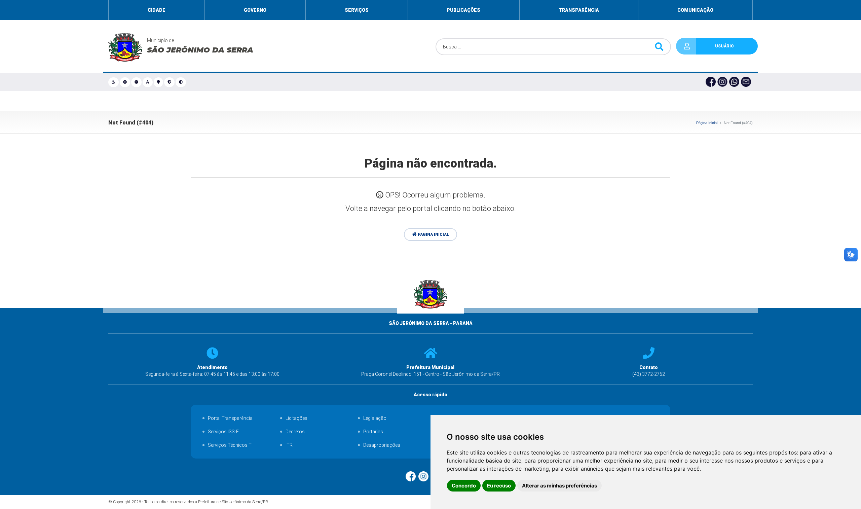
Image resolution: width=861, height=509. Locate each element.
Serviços (357, 10)
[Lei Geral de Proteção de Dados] (170, 82)
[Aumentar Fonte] (125, 82)
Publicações (463, 10)
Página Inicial (706, 123)
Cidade (156, 10)
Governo (255, 10)
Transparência (579, 10)
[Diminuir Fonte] (137, 82)
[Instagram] (723, 82)
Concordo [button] (464, 485)
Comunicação (695, 10)
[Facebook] (711, 82)
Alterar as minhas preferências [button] (559, 485)
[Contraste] (181, 82)
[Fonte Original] (148, 82)
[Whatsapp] (735, 82)
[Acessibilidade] (114, 82)
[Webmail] (747, 82)
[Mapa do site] (159, 82)
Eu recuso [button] (499, 485)
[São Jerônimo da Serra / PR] (430, 316)
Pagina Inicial (433, 234)
